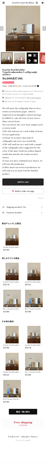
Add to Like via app (24, 191)
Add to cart (23, 182)
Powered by (20, 440)
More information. (34, 98)
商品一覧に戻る (23, 412)
